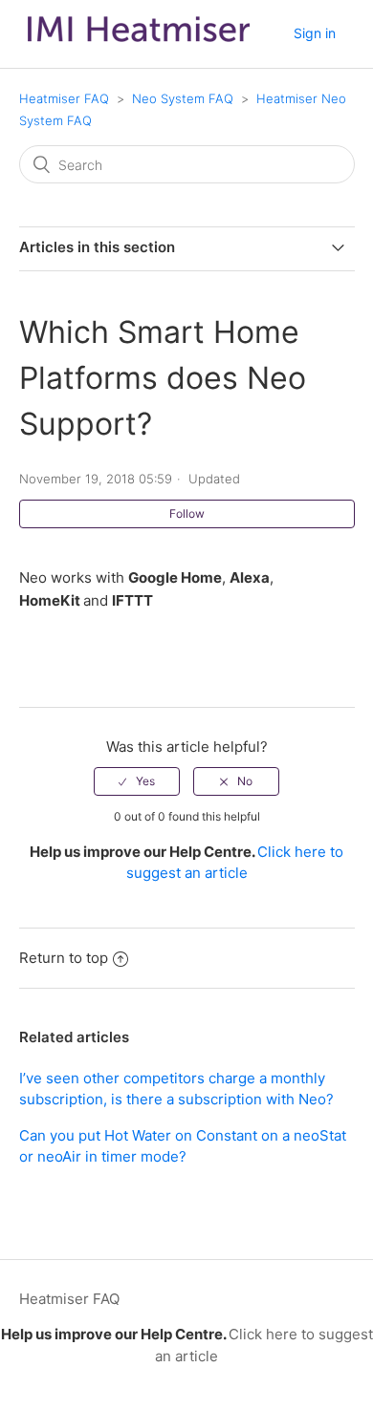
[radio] (137, 781)
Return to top (63, 958)
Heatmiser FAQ (64, 98)
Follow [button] (187, 513)
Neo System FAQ (182, 98)
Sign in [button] (315, 33)
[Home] (138, 46)
